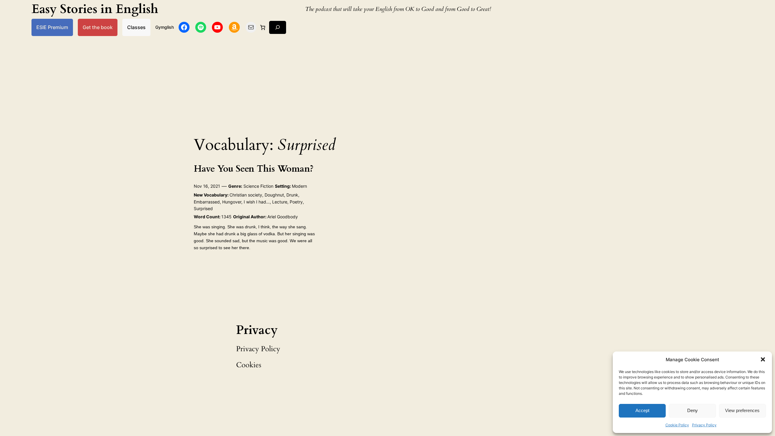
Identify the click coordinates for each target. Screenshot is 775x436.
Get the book (98, 27)
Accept (642, 410)
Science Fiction (258, 186)
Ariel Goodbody (282, 216)
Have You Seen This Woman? (254, 169)
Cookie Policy (677, 425)
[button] (763, 359)
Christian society (245, 194)
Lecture (279, 201)
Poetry (296, 201)
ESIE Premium (52, 27)
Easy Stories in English (94, 9)
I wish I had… (257, 201)
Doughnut (274, 194)
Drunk (292, 194)
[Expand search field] (277, 27)
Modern (299, 186)
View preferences (742, 410)
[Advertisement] (387, 84)
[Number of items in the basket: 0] (262, 27)
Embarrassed (207, 201)
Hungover (231, 201)
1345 (226, 216)
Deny (692, 410)
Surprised (203, 208)
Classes (136, 27)
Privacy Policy (704, 425)
